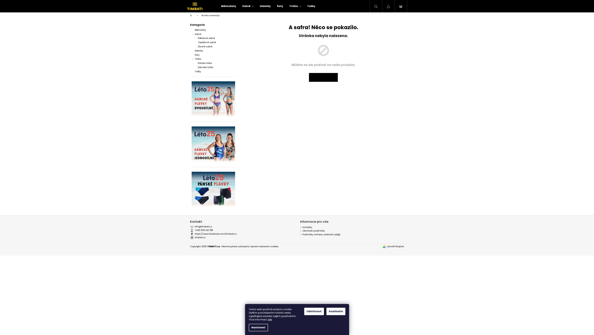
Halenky (199, 50)
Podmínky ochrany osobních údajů (321, 234)
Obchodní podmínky (314, 230)
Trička (198, 58)
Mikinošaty (200, 29)
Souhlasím (336, 311)
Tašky (198, 71)
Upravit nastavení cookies (264, 246)
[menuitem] (228, 6)
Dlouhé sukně (205, 46)
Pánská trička (205, 63)
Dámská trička (205, 67)
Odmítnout (314, 311)
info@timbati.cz (203, 226)
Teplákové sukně (207, 42)
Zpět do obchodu (323, 77)
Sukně (198, 34)
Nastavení (258, 327)
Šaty (197, 54)
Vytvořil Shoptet (395, 246)
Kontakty (307, 227)
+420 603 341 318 (204, 230)
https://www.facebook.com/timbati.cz (216, 233)
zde (270, 319)
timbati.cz (200, 237)
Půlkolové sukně (206, 38)
